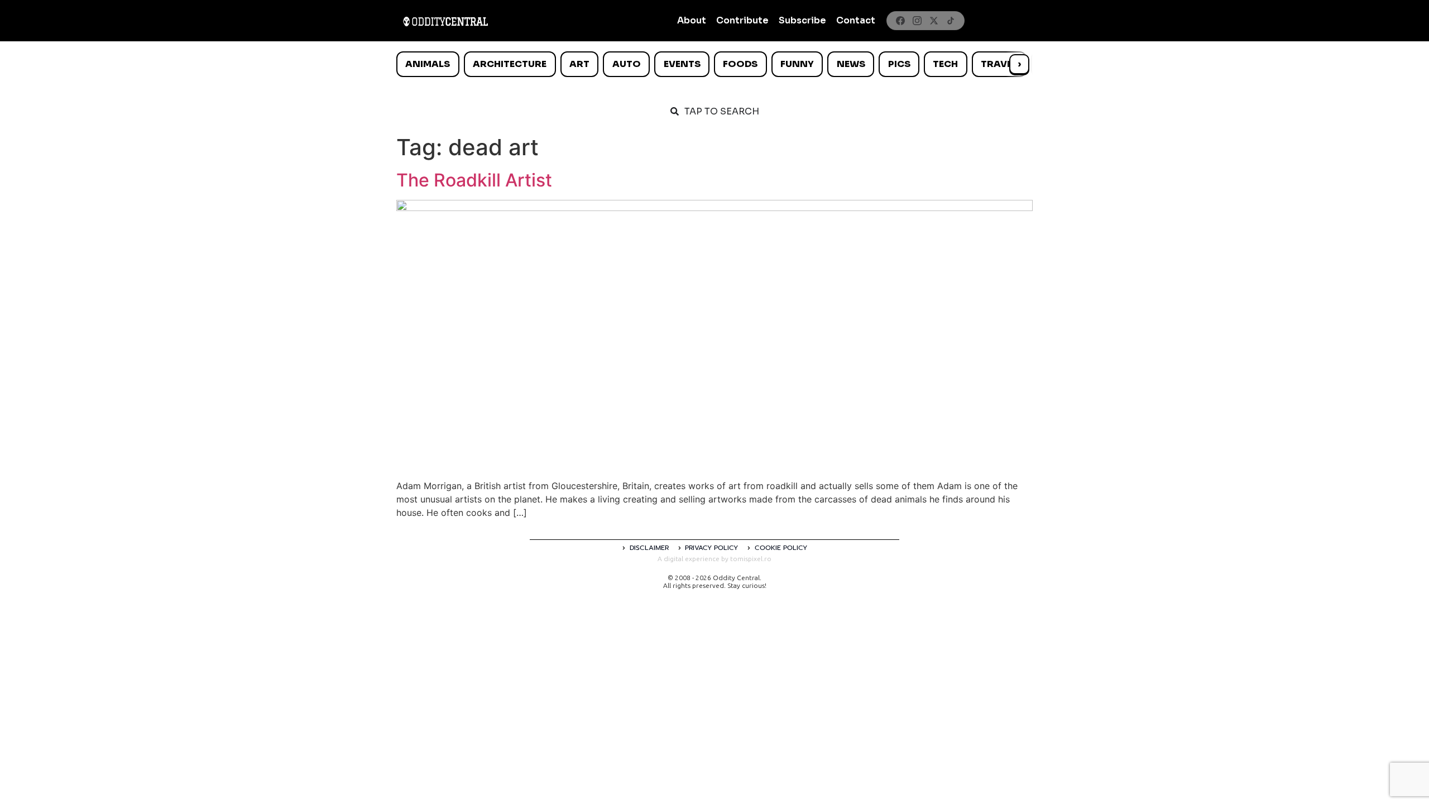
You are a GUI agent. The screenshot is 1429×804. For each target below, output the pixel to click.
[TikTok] (950, 20)
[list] (714, 64)
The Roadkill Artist (474, 180)
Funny (797, 64)
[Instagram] (917, 20)
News (851, 64)
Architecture (509, 64)
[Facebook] (900, 20)
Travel (999, 64)
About (691, 20)
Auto (626, 64)
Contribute (742, 20)
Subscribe (802, 20)
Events (682, 64)
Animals (427, 64)
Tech (945, 64)
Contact (855, 20)
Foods (740, 64)
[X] (933, 20)
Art (579, 64)
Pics (899, 64)
